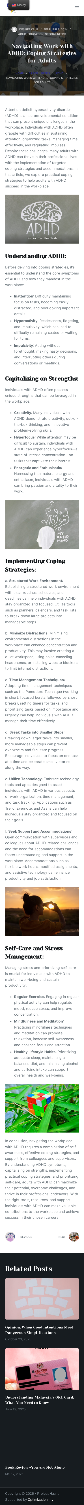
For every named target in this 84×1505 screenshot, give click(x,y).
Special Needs (55, 34)
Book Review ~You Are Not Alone (35, 1467)
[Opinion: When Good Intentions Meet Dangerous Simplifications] (42, 1299)
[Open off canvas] (77, 8)
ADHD (22, 34)
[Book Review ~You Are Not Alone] (42, 1439)
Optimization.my (40, 1499)
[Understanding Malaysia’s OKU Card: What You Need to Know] (42, 1369)
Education (35, 34)
